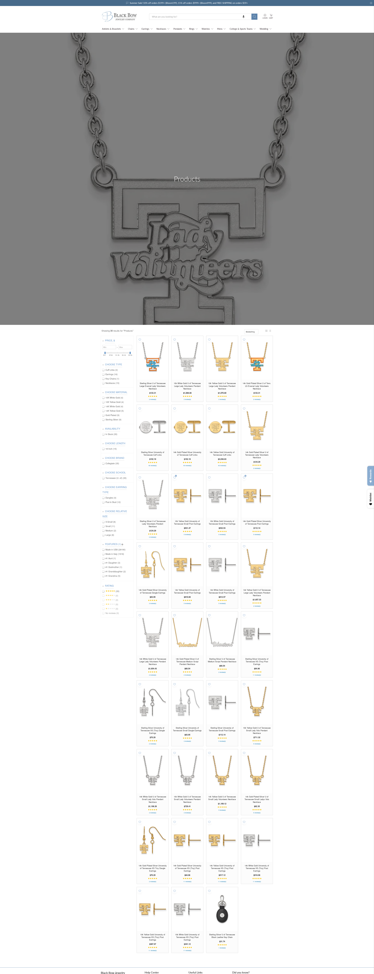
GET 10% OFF (187, 509)
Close (187, 519)
